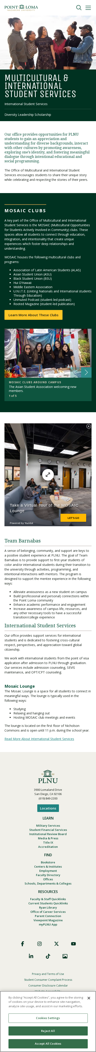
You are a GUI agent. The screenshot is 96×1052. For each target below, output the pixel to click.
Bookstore (48, 862)
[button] (86, 372)
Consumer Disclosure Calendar (48, 985)
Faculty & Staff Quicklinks (48, 899)
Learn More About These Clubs (33, 315)
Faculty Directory (48, 875)
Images (65, 956)
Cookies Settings (48, 1018)
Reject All (48, 1031)
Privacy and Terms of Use (48, 974)
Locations (48, 808)
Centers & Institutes (48, 866)
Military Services (48, 826)
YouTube (73, 944)
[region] (48, 1021)
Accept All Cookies (48, 1044)
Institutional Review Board (48, 834)
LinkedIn (31, 956)
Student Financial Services (48, 830)
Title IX (48, 842)
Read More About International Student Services (39, 739)
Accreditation (48, 847)
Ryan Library (48, 907)
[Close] (89, 998)
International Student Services (26, 104)
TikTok (48, 956)
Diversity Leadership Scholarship (27, 114)
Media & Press (48, 838)
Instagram (39, 944)
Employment (48, 871)
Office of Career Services (48, 912)
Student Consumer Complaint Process (48, 980)
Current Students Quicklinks (48, 903)
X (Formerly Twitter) (56, 944)
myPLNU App (48, 924)
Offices (48, 879)
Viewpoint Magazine (48, 920)
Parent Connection (48, 916)
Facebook (22, 944)
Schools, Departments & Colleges (48, 883)
